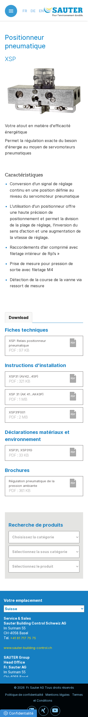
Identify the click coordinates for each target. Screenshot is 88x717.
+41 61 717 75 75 (23, 638)
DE (33, 11)
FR (24, 11)
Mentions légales (57, 695)
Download (18, 317)
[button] (18, 713)
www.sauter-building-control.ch (28, 648)
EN (41, 11)
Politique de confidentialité (24, 695)
